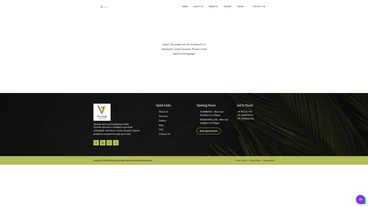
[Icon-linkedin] (102, 142)
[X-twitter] (115, 142)
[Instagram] (109, 142)
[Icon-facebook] (96, 142)
